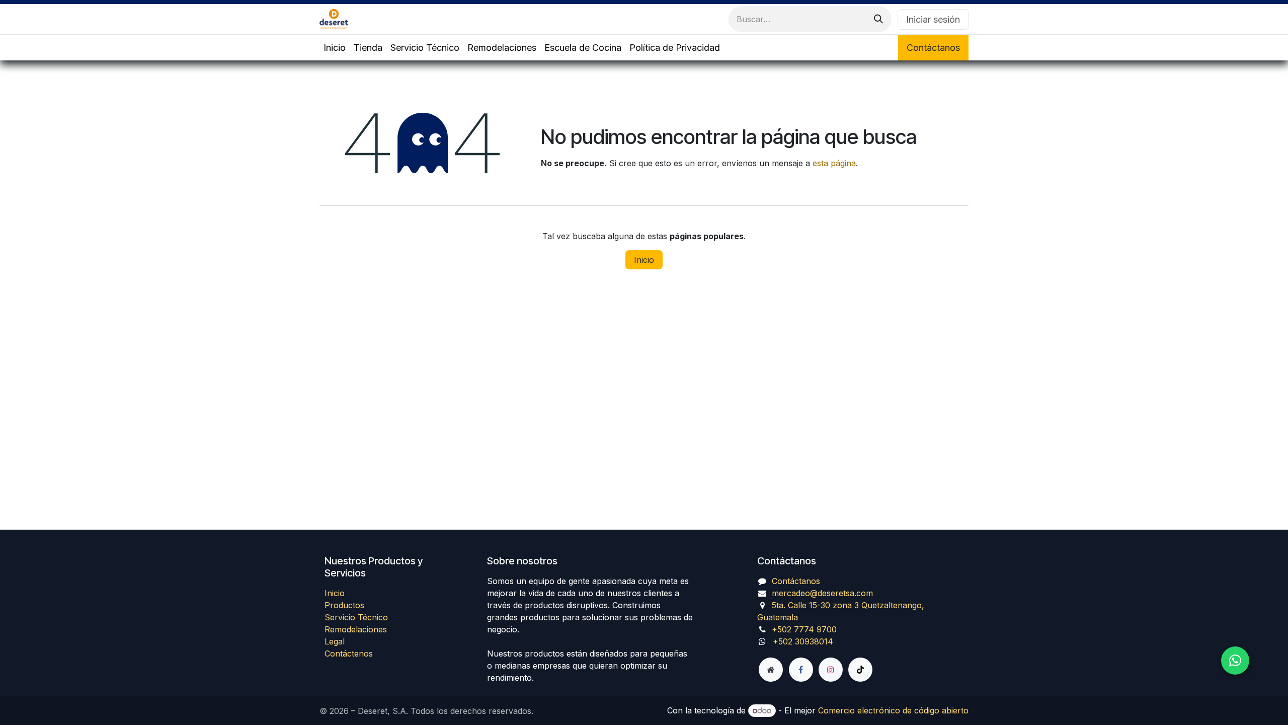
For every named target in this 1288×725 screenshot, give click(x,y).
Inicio (644, 260)
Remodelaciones (356, 629)
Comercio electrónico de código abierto (893, 710)
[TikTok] (860, 670)
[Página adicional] (771, 670)
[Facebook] (801, 670)
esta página (834, 163)
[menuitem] (334, 47)
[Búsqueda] (878, 19)
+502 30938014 (803, 641)
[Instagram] (831, 670)
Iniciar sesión (933, 19)
